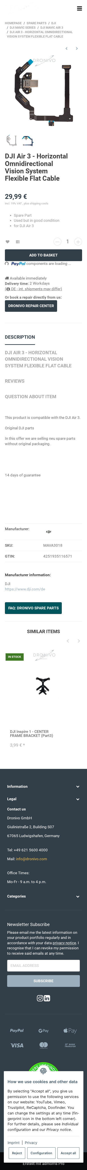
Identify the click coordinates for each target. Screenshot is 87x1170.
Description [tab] (20, 337)
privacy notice (64, 943)
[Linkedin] (47, 998)
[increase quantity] (78, 242)
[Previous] (67, 641)
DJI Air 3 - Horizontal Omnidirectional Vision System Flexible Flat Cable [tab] (38, 359)
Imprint (14, 1142)
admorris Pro (53, 1164)
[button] (43, 786)
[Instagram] (40, 998)
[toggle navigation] (79, 8)
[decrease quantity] (57, 242)
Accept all (68, 1153)
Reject (17, 1153)
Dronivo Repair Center (31, 306)
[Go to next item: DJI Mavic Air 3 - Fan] (77, 48)
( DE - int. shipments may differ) (33, 289)
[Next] (79, 641)
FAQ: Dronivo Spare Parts (33, 608)
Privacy (31, 1142)
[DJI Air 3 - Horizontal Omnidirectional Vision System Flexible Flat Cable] (43, 92)
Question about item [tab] (30, 396)
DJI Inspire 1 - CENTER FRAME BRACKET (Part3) (31, 734)
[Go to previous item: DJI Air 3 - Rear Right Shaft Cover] (66, 48)
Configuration (41, 1153)
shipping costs (39, 203)
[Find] (71, 8)
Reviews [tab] (15, 381)
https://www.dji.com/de (25, 589)
